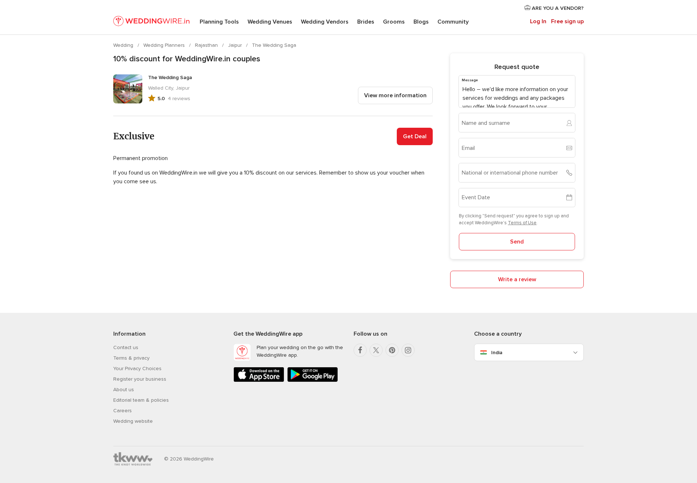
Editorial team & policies (141, 400)
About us (123, 389)
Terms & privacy (131, 358)
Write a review (517, 279)
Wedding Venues (270, 21)
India (496, 352)
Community (453, 21)
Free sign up (567, 21)
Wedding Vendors (324, 21)
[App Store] (258, 380)
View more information (395, 95)
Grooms (394, 21)
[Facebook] (360, 350)
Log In (538, 21)
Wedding (124, 45)
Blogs (421, 21)
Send (517, 241)
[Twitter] (376, 350)
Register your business (139, 379)
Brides (365, 21)
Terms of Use (522, 223)
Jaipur (235, 45)
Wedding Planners (164, 45)
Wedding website (133, 421)
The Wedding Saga (274, 45)
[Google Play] (312, 380)
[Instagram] (408, 350)
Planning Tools (219, 21)
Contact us (125, 347)
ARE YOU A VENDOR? (557, 8)
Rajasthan (207, 45)
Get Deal (415, 136)
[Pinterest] (392, 350)
